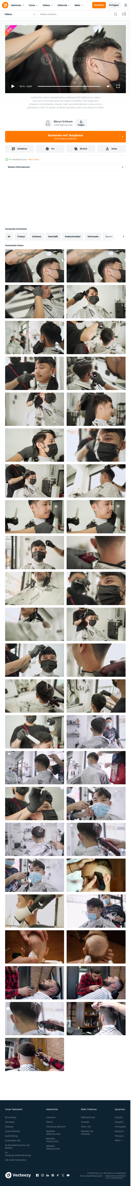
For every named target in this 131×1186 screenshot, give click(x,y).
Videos (46, 5)
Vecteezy (9, 1120)
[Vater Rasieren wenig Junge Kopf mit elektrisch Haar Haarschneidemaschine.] (96, 945)
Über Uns (86, 1125)
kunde (109, 235)
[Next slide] (118, 235)
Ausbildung (11, 1134)
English (116, 1115)
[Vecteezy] (5, 5)
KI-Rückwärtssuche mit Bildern (17, 1145)
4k (9, 235)
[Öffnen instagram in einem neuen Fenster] (42, 1174)
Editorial (62, 5)
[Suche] (115, 14)
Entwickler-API (12, 1139)
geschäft (53, 235)
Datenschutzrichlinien (113, 1174)
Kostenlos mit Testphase (65, 136)
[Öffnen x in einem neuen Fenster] (63, 1174)
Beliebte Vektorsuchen (53, 1131)
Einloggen (114, 5)
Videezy (9, 1125)
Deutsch (116, 1129)
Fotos (32, 5)
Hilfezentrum (88, 1115)
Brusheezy (10, 1115)
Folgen (81, 125)
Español (116, 1120)
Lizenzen (51, 1115)
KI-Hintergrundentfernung (18, 1152)
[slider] (69, 86)
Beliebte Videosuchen (53, 1146)
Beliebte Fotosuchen (52, 1138)
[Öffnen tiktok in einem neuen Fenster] (58, 1174)
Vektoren (16, 5)
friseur (21, 235)
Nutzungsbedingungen (89, 1174)
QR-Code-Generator (15, 1158)
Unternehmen (12, 1129)
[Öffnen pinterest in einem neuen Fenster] (52, 1174)
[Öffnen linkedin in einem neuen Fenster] (47, 1174)
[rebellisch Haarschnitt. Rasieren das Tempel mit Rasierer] (96, 874)
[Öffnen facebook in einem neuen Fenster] (37, 1174)
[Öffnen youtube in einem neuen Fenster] (68, 1174)
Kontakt (85, 1120)
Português (117, 1125)
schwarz (36, 235)
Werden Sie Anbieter (87, 1131)
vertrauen (93, 235)
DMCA (49, 1120)
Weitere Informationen (19, 165)
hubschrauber (73, 235)
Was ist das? (33, 159)
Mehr (77, 5)
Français (116, 1134)
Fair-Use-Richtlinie (112, 1176)
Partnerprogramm (56, 1125)
